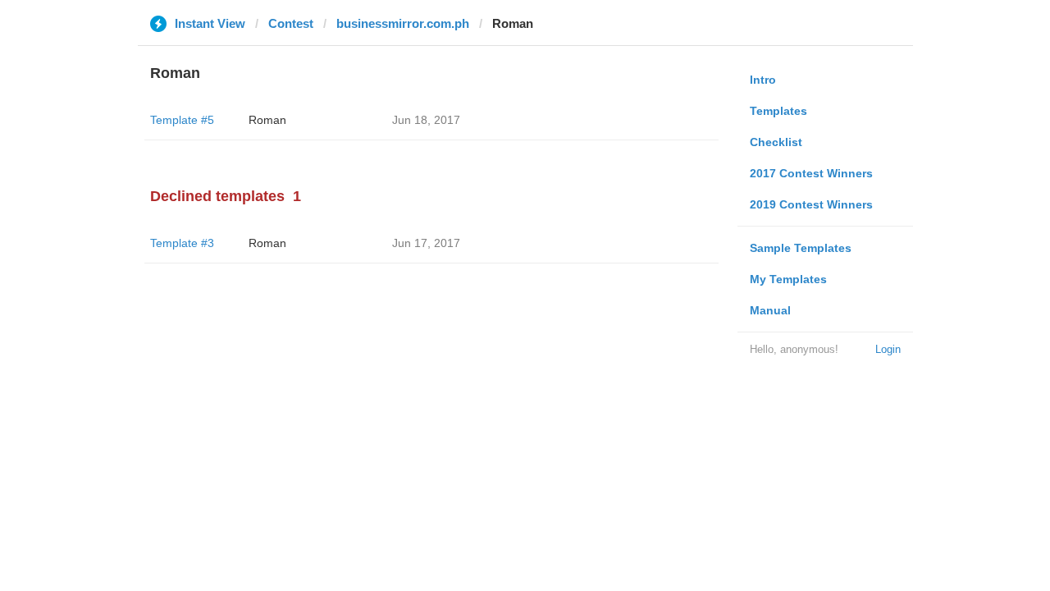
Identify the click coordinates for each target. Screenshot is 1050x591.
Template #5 (182, 119)
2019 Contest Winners (811, 204)
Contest (290, 23)
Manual (770, 310)
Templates (778, 110)
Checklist (776, 142)
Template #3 (182, 243)
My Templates (788, 279)
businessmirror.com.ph (402, 23)
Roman (267, 119)
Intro (763, 79)
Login (888, 349)
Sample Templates (800, 247)
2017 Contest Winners (811, 173)
